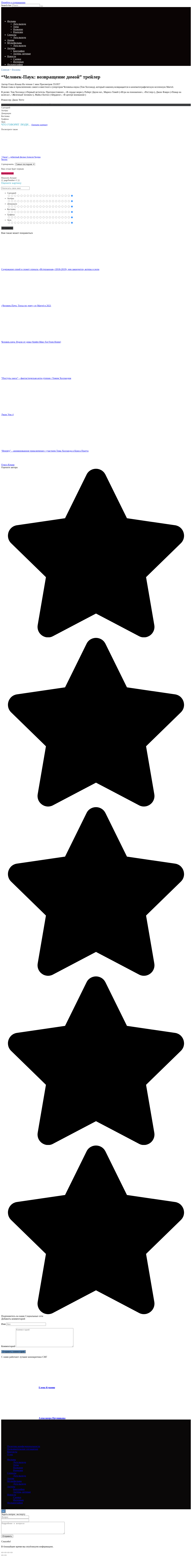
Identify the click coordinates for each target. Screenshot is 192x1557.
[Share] (5, 1552)
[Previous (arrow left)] (2, 1555)
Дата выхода (19, 24)
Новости (11, 56)
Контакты (12, 1451)
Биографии (19, 51)
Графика (11, 215)
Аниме (10, 40)
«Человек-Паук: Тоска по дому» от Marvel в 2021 (26, 305)
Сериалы (11, 34)
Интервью (18, 61)
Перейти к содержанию (13, 2)
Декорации (12, 204)
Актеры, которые (22, 53)
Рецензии (18, 32)
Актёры (10, 198)
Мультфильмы (14, 43)
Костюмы (11, 209)
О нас (10, 1454)
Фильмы (11, 21)
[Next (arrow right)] (5, 1555)
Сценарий (11, 193)
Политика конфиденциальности (23, 1446)
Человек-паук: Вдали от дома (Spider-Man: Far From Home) (31, 342)
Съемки (17, 59)
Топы (16, 26)
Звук (9, 220)
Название (18, 29)
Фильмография (15, 64)
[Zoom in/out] (11, 1552)
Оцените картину (39, 125)
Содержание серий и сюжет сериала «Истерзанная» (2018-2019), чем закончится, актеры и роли (50, 269)
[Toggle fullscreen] (8, 1552)
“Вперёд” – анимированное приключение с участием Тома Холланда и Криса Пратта (44, 451)
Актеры (11, 48)
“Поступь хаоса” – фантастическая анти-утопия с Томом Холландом (36, 378)
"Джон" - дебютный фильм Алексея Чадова (20, 157)
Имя (3, 1324)
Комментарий (8, 1346)
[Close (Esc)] (2, 1552)
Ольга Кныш (7, 464)
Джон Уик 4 (7, 414)
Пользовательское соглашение (22, 1449)
